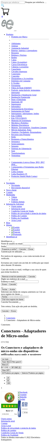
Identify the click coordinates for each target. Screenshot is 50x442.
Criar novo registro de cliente (12, 300)
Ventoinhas (15, 155)
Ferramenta (15, 85)
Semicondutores (17, 144)
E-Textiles (15, 83)
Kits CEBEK (16, 116)
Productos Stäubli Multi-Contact (24, 176)
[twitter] (21, 399)
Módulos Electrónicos (20, 125)
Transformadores (18, 153)
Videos (14, 197)
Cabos (13, 60)
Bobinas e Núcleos (19, 55)
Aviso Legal (16, 220)
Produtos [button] (9, 34)
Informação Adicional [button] (15, 204)
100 (8, 383)
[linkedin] (22, 397)
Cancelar (22, 249)
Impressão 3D (17, 102)
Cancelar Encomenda (9, 302)
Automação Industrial (20, 48)
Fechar (4, 289)
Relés (13, 137)
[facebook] (22, 392)
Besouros (15, 53)
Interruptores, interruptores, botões (25, 113)
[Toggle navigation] (15, 30)
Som (13, 151)
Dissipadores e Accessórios (22, 78)
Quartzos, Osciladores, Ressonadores (26, 132)
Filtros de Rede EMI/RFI (21, 88)
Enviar (30, 249)
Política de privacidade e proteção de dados (28, 213)
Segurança (15, 141)
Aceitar (12, 289)
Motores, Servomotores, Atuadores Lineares (29, 127)
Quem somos (16, 206)
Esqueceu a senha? (9, 249)
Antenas (14, 46)
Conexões (15, 76)
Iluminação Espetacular (20, 97)
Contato (9, 192)
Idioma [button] (9, 225)
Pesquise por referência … (36, 2)
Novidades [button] (10, 183)
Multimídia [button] (10, 195)
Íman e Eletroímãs (18, 99)
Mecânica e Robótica (19, 123)
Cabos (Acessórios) (19, 62)
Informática (16, 106)
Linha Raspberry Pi (19, 174)
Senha (3, 246)
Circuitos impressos (19, 71)
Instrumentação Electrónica (22, 109)
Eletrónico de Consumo (20, 81)
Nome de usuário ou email (11, 244)
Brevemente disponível (20, 188)
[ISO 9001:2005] (23, 416)
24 (8, 378)
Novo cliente (11, 190)
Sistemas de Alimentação (21, 148)
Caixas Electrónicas (19, 64)
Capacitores (16, 69)
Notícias (14, 199)
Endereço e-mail (7, 281)
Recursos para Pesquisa (20, 134)
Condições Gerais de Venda (22, 211)
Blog (8, 223)
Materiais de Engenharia (21, 120)
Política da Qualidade (20, 218)
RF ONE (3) (16, 367)
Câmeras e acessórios (19, 67)
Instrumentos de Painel (20, 111)
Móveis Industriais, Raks (21, 130)
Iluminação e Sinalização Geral (23, 95)
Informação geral (18, 209)
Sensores (14, 146)
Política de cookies (8, 430)
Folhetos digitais (17, 202)
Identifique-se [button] (11, 237)
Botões (14, 57)
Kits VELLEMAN (19, 118)
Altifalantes (16, 43)
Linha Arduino (17, 172)
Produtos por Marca (19, 37)
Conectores (15, 74)
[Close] (14, 241)
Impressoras (16, 104)
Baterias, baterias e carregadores (24, 50)
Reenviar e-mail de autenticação (14, 277)
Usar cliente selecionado (19, 297)
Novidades (15, 185)
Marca (5, 365)
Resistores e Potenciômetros (22, 139)
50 (8, 381)
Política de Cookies (19, 216)
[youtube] (22, 394)
